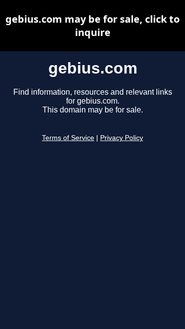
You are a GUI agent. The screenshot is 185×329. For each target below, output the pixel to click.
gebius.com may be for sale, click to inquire (92, 25)
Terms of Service (68, 138)
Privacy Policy (121, 138)
